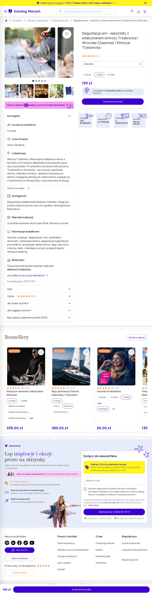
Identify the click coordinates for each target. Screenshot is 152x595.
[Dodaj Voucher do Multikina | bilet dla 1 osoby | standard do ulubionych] (131, 352)
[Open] (140, 64)
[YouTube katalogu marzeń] (32, 543)
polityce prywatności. (111, 502)
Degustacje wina (61, 20)
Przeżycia (17, 20)
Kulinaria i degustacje (37, 20)
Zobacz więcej (137, 337)
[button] (87, 74)
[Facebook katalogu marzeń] (19, 543)
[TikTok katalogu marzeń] (25, 543)
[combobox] (110, 64)
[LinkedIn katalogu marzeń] (13, 543)
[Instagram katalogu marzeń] (7, 543)
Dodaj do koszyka (112, 101)
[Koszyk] (144, 11)
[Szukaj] (60, 11)
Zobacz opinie (19, 572)
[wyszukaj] (132, 11)
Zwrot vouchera (19, 558)
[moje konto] (138, 11)
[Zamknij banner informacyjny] (145, 3)
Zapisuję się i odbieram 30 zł (114, 511)
